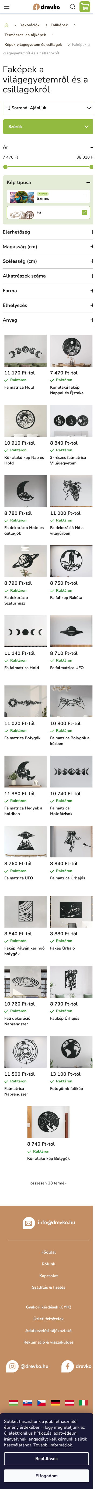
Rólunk (48, 1264)
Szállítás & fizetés (48, 1287)
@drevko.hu (34, 1366)
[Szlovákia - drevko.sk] (27, 1402)
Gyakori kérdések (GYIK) (48, 1307)
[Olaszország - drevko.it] (83, 1402)
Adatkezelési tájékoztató (48, 1330)
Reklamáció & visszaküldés (48, 1342)
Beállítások (46, 1459)
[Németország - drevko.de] (55, 1402)
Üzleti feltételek (48, 1319)
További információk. (53, 1445)
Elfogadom (47, 1476)
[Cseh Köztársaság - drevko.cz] (41, 1402)
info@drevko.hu (56, 1222)
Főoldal (48, 1252)
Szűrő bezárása (48, 126)
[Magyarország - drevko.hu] (13, 1402)
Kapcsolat (48, 1275)
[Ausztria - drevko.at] (69, 1402)
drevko (84, 1366)
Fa (48, 212)
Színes (48, 196)
